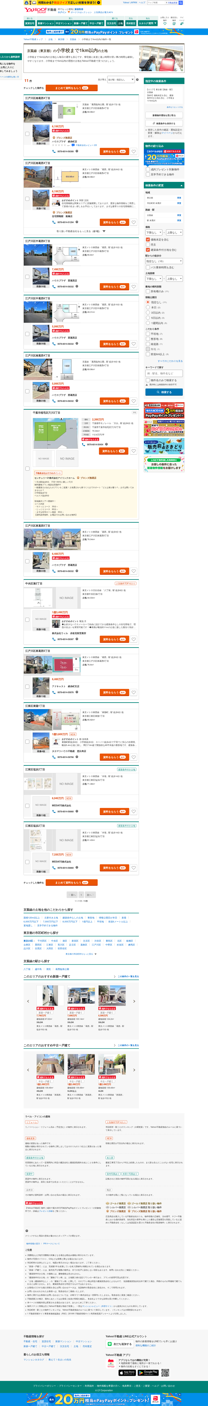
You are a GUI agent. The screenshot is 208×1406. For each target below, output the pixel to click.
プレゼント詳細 (45, 1210)
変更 (179, 197)
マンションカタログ (34, 1359)
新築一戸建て (81, 23)
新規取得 (79, 9)
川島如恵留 (172, 2)
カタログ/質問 (146, 23)
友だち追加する (123, 1344)
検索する (166, 392)
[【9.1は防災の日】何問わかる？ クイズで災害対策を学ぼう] (63, 2)
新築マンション (46, 23)
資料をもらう (114, 151)
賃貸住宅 (29, 23)
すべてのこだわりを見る (170, 360)
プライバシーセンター (70, 1385)
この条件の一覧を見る (128, 976)
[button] (28, 990)
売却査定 (130, 23)
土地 (120, 23)
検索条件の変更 (154, 185)
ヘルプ (142, 2)
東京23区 (28, 940)
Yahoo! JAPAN (130, 2)
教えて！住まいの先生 (60, 1359)
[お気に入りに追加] (133, 151)
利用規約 (89, 1385)
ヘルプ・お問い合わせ (163, 1385)
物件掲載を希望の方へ (108, 1385)
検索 (181, 3)
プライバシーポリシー (44, 1385)
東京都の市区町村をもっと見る (79, 953)
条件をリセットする (175, 107)
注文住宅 (111, 23)
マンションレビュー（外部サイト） (97, 1306)
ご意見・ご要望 (142, 1385)
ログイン (62, 12)
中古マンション (64, 23)
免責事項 (126, 1385)
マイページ (167, 132)
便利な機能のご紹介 (146, 1345)
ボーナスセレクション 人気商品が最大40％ (92, 12)
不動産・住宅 (30, 1341)
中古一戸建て (96, 23)
